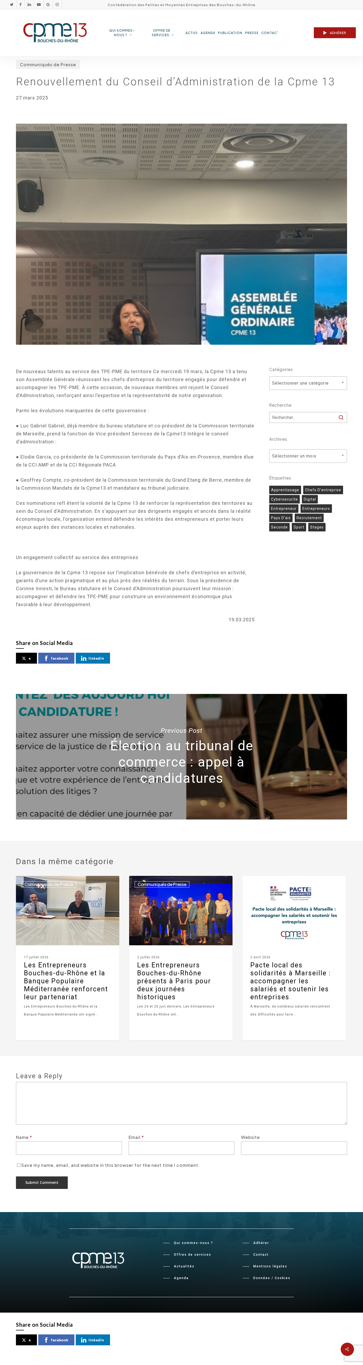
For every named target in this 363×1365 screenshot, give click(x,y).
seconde (279, 527)
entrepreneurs (316, 508)
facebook (60, 658)
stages (317, 527)
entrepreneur (284, 508)
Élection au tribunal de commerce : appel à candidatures (181, 756)
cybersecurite (284, 499)
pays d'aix (281, 518)
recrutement (309, 518)
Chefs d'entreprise (323, 490)
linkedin (96, 658)
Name (24, 1137)
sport (299, 527)
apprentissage (285, 490)
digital (310, 499)
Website (250, 1137)
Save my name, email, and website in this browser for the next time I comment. (110, 1165)
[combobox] (308, 383)
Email (136, 1137)
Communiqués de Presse (48, 64)
